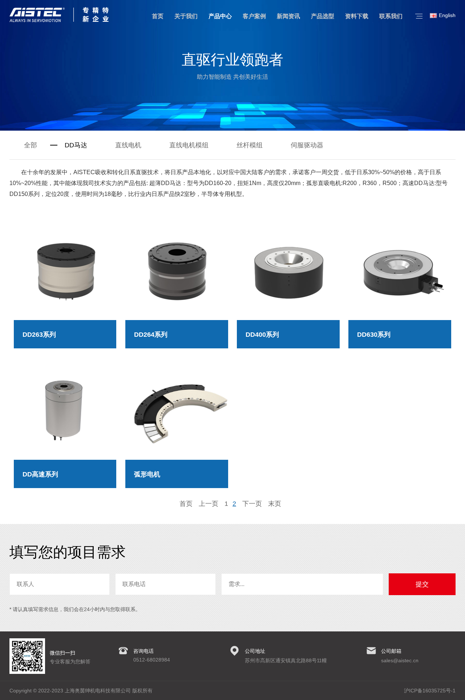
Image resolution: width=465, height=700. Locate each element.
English (447, 15)
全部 (30, 145)
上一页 (208, 503)
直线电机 (128, 145)
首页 (186, 503)
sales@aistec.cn (399, 660)
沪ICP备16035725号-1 (430, 690)
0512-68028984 (151, 660)
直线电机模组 (189, 145)
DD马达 (76, 145)
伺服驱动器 (307, 145)
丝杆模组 (249, 145)
